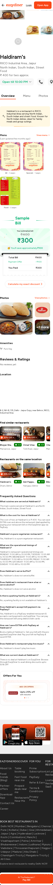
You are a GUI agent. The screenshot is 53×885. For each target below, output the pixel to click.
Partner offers (4, 787)
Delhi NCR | (8, 826)
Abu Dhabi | (31, 851)
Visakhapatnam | (11, 840)
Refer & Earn (37, 782)
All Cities (5, 859)
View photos (41, 298)
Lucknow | (40, 833)
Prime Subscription (37, 770)
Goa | (32, 830)
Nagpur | (47, 848)
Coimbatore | (18, 837)
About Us (5, 768)
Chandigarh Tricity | (13, 855)
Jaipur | (5, 833)
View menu (42, 135)
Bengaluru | (33, 826)
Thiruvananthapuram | (27, 848)
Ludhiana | (35, 844)
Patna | (25, 840)
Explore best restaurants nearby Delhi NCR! (24, 863)
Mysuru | (47, 844)
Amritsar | (37, 840)
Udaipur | (6, 851)
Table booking (20, 770)
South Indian (26, 67)
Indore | (23, 844)
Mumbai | (20, 826)
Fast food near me (20, 778)
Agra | (14, 833)
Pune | (4, 830)
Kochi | (5, 837)
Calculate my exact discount (24, 284)
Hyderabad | (25, 833)
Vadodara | (7, 848)
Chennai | (47, 826)
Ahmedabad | (44, 830)
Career (4, 808)
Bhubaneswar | (9, 844)
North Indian (8, 67)
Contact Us (7, 803)
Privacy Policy (33, 798)
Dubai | (24, 830)
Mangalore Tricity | (37, 855)
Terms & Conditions (36, 789)
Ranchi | (32, 837)
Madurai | (17, 851)
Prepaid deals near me (21, 789)
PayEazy (34, 777)
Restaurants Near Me (22, 799)
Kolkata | (14, 830)
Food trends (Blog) (4, 777)
